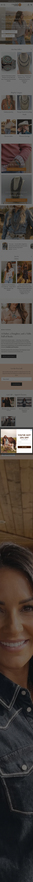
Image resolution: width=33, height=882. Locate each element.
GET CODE (24, 447)
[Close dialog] (31, 430)
